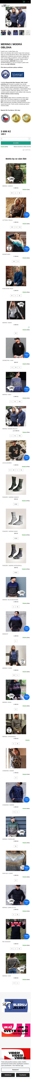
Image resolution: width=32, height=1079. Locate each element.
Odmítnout (8, 1075)
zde (22, 1065)
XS (12, 227)
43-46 (16, 504)
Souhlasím (22, 1075)
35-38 (16, 538)
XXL (20, 401)
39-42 (16, 572)
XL (19, 193)
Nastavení (15, 1069)
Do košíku (16, 143)
